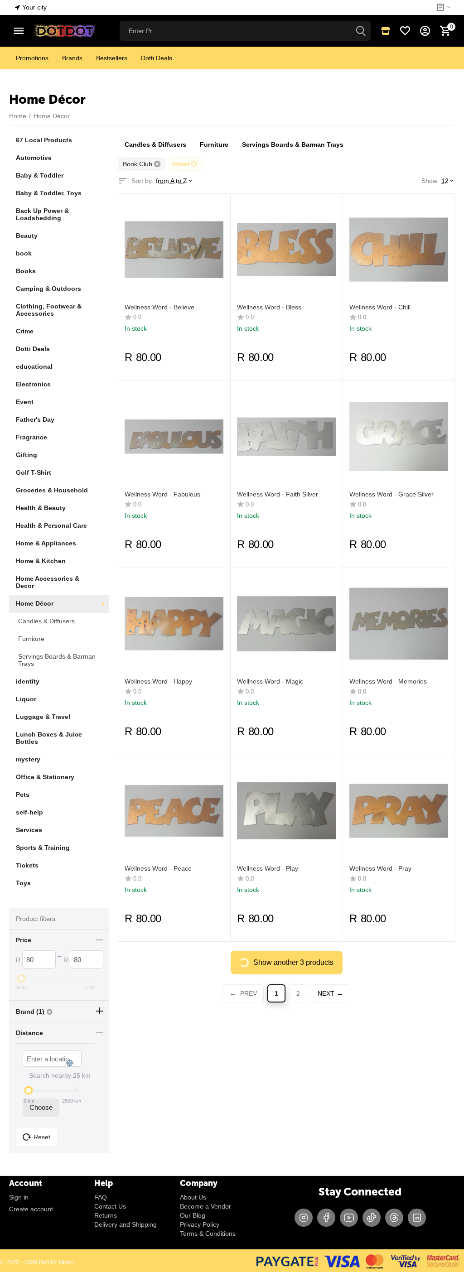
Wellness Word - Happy (158, 681)
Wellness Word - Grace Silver (391, 494)
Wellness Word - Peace (158, 868)
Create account (31, 1209)
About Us (193, 1197)
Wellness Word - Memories (388, 681)
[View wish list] (405, 31)
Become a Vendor (205, 1206)
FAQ (100, 1197)
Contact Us (110, 1206)
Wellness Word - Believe (159, 307)
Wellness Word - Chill (380, 307)
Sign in (19, 1197)
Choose (41, 1107)
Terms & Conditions (208, 1233)
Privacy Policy (199, 1224)
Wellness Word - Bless (269, 307)
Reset (181, 164)
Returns (105, 1215)
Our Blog (192, 1215)
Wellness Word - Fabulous (162, 494)
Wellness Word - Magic (270, 681)
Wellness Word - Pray (380, 868)
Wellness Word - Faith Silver (277, 494)
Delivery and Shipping (125, 1224)
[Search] (361, 31)
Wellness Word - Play (267, 868)
